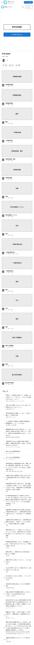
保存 (6, 65)
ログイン (29, 7)
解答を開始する (18, 34)
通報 (19, 65)
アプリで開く (28, 2)
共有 (12, 65)
